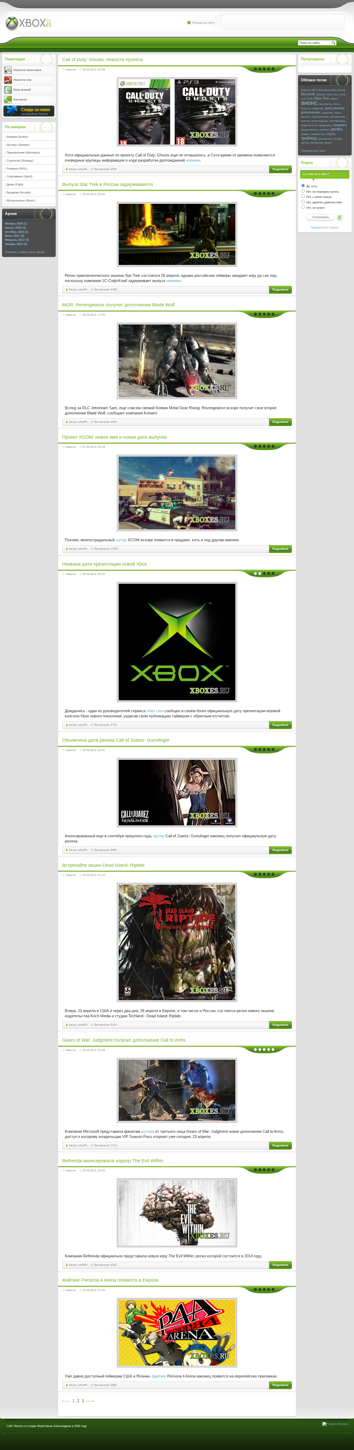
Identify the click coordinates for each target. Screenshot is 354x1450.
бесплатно (325, 104)
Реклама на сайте (203, 22)
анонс (309, 102)
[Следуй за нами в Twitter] (28, 115)
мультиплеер (320, 116)
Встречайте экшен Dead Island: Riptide (103, 865)
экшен (328, 142)
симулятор (317, 134)
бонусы (305, 108)
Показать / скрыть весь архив (24, 252)
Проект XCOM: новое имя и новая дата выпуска (114, 437)
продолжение (309, 129)
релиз (336, 129)
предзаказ (325, 125)
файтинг (159, 1376)
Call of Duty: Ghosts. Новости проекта (102, 59)
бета (337, 104)
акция (333, 98)
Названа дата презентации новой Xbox (104, 564)
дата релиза (334, 108)
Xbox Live (154, 711)
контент (306, 116)
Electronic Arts (327, 90)
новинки (193, 160)
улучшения (325, 138)
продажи (339, 125)
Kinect (341, 90)
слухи (330, 134)
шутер (121, 540)
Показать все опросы (325, 227)
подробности (309, 125)
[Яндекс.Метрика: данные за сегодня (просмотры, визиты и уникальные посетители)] (335, 1424)
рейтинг (325, 129)
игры (338, 112)
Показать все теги (313, 150)
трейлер (309, 138)
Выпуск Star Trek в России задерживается (107, 184)
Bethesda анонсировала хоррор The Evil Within (112, 1160)
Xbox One (321, 98)
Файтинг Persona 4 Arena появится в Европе (110, 1280)
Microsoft (308, 94)
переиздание (319, 120)
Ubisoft (320, 94)
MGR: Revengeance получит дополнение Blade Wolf (118, 304)
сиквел (305, 134)
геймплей (317, 108)
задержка (327, 112)
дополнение (310, 112)
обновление (337, 116)
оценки (305, 120)
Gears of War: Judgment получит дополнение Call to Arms (124, 1040)
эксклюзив (316, 142)
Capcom (306, 90)
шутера (147, 1131)
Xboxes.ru (28, 24)
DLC (314, 90)
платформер (337, 120)
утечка (337, 138)
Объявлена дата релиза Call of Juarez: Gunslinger (115, 740)
